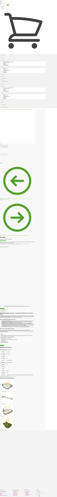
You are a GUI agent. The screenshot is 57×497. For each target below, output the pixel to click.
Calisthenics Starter (4, 391)
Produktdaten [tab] (3, 311)
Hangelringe (3, 416)
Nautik (14, 493)
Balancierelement (15, 376)
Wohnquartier (27, 495)
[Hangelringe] (18, 410)
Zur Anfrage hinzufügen (3, 240)
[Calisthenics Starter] (18, 385)
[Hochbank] (18, 423)
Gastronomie (15, 495)
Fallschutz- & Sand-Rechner (3, 495)
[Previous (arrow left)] (0, 163)
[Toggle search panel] (0, 4)
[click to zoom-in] (17, 126)
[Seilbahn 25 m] (18, 398)
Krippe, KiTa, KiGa (27, 491)
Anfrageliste (3, 8)
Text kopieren (1, 345)
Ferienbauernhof (27, 492)
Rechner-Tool (3, 6)
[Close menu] (0, 0)
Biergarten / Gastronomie (28, 494)
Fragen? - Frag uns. (2, 308)
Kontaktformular (2, 493)
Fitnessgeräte (10, 376)
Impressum (38, 491)
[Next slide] (1, 143)
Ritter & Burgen (15, 494)
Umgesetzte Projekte (16, 491)
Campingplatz (15, 492)
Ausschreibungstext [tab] (4, 310)
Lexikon (3, 7)
